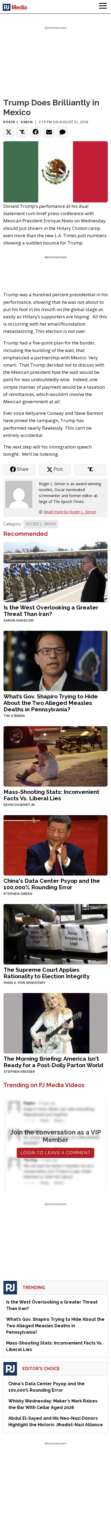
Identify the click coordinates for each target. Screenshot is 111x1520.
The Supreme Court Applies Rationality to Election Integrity (47, 973)
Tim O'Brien (14, 716)
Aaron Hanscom (19, 620)
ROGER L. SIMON (41, 524)
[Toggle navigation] (103, 7)
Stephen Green (18, 894)
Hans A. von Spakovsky (25, 983)
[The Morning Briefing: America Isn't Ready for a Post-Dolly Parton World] (55, 1022)
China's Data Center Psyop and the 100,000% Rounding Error (52, 884)
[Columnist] (21, 494)
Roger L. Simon (18, 122)
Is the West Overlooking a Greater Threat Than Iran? (51, 610)
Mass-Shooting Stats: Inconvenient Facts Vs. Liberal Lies (51, 795)
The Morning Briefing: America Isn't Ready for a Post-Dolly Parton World (53, 1062)
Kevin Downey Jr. (19, 805)
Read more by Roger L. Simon (70, 511)
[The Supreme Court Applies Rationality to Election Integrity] (55, 933)
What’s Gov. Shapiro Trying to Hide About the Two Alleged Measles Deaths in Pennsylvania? (51, 703)
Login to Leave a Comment (55, 1152)
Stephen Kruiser (19, 1072)
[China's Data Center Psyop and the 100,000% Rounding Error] (55, 844)
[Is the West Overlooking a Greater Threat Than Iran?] (55, 571)
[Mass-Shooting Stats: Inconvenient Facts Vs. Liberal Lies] (55, 755)
